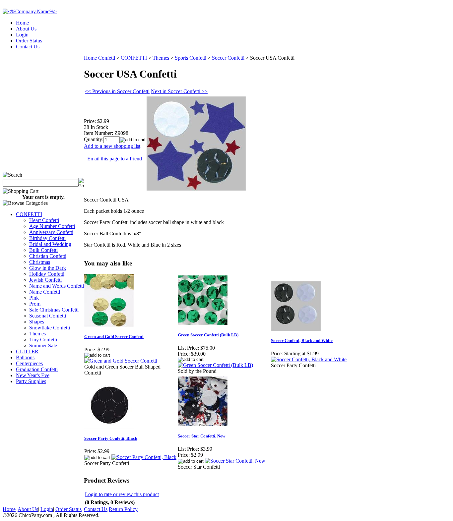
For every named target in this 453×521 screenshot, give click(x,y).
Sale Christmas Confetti (54, 310)
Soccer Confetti (228, 58)
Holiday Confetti (46, 274)
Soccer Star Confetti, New (201, 436)
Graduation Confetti (37, 369)
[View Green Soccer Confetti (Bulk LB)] (215, 365)
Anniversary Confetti (51, 232)
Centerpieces (29, 363)
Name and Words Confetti (56, 286)
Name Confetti (44, 292)
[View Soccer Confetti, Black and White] (309, 359)
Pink (34, 298)
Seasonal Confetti (47, 315)
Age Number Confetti (52, 226)
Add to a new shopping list (112, 146)
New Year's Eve (32, 375)
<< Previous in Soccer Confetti (117, 91)
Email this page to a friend (114, 158)
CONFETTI (29, 214)
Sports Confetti (190, 58)
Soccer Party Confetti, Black (110, 438)
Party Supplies (31, 381)
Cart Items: (390, 44)
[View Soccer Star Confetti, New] (235, 461)
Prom (34, 304)
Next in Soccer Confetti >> (179, 91)
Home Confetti (99, 58)
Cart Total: (427, 44)
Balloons (25, 357)
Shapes (36, 321)
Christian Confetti (47, 256)
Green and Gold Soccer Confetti (114, 336)
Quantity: (93, 139)
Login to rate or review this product (122, 494)
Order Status (29, 40)
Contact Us (27, 46)
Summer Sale (43, 345)
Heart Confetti (44, 220)
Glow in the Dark (47, 268)
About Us (26, 28)
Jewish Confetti (45, 280)
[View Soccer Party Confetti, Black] (143, 457)
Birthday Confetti (47, 238)
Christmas (39, 262)
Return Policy (123, 509)
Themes (37, 333)
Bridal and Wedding (50, 244)
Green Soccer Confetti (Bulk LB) (208, 334)
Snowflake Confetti (49, 327)
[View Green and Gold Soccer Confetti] (120, 361)
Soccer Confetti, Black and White (302, 340)
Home (22, 23)
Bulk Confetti (43, 250)
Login (22, 34)
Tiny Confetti (43, 339)
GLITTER (27, 351)
